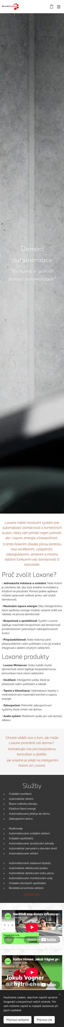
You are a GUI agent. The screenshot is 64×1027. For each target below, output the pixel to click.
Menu (58, 6)
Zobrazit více (32, 894)
